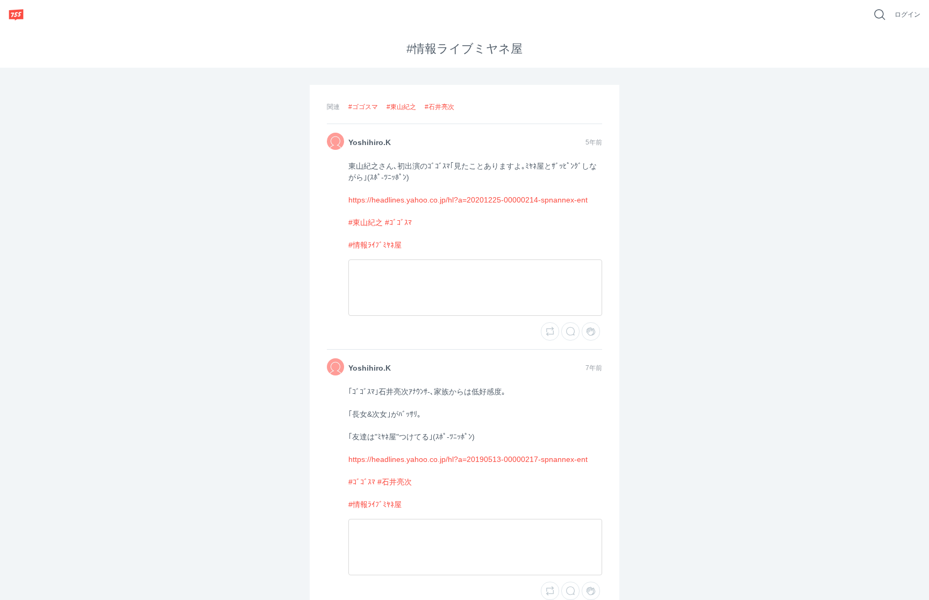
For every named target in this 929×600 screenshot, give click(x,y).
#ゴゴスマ (363, 107)
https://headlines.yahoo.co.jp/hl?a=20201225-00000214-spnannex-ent (468, 200)
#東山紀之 (401, 107)
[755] (16, 14)
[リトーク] (550, 331)
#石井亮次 (439, 107)
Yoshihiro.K (369, 142)
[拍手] (591, 331)
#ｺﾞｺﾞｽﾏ (398, 222)
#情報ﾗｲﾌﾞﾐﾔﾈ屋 (375, 245)
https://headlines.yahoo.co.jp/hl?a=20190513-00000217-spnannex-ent (468, 459)
